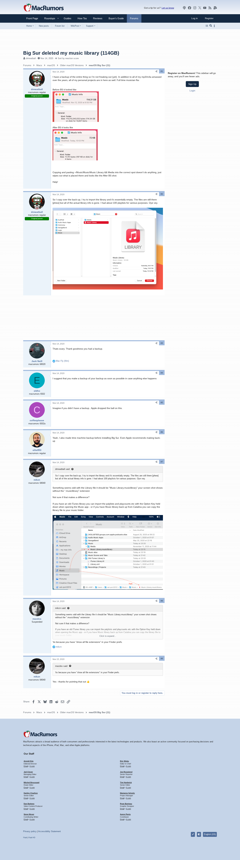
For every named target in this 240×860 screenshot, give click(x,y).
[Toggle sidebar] (215, 25)
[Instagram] (194, 7)
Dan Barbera (29, 804)
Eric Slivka (124, 761)
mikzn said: (60, 608)
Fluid (25, 837)
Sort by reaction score (68, 58)
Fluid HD (31, 837)
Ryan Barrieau (126, 804)
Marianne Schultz (127, 793)
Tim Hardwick (126, 782)
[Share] (156, 71)
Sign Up (192, 84)
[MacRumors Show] (184, 7)
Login (192, 90)
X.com (32, 766)
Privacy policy (30, 831)
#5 (162, 402)
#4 (162, 373)
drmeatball (31, 58)
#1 (162, 71)
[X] (199, 7)
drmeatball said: (62, 469)
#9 (162, 658)
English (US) (210, 834)
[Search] (210, 26)
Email (26, 766)
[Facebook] (189, 7)
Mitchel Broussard (31, 782)
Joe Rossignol (126, 772)
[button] (48, 18)
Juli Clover (28, 772)
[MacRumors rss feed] (210, 7)
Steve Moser (29, 814)
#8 (162, 601)
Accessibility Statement (49, 831)
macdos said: (61, 666)
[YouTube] (204, 7)
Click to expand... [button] (107, 636)
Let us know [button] (168, 8)
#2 (162, 194)
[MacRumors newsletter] (215, 7)
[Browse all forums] (206, 26)
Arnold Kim (28, 761)
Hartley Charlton (31, 793)
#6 (162, 432)
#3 (162, 343)
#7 (162, 462)
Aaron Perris (125, 814)
